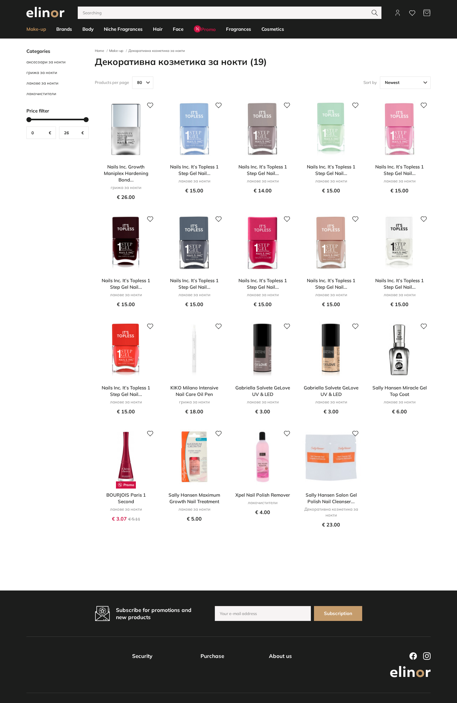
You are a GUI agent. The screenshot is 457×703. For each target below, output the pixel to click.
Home (99, 50)
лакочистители (41, 93)
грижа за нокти (41, 72)
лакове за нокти (42, 82)
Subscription (338, 613)
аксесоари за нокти (46, 61)
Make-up (116, 50)
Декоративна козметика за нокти (156, 50)
